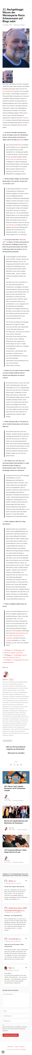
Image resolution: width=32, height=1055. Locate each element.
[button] (3, 1052)
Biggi (10, 968)
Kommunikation (7, 740)
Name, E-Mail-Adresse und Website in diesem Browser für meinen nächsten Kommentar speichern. (15, 1028)
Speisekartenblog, (20, 633)
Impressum (22, 1046)
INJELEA (11, 881)
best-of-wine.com (11, 159)
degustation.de (20, 159)
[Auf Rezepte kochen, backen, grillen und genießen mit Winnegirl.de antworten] (26, 908)
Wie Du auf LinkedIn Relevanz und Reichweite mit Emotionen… (16, 822)
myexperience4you (18, 635)
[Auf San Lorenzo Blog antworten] (26, 939)
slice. (20, 640)
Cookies (16, 1046)
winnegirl (8, 640)
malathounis (9, 638)
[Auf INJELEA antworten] (26, 881)
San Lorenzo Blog (13, 939)
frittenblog (14, 630)
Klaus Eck (8, 679)
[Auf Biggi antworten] (26, 968)
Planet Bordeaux (10, 225)
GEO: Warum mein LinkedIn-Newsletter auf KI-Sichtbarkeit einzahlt (14, 788)
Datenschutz (10, 1046)
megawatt (18, 147)
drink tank (20, 139)
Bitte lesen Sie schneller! (16, 753)
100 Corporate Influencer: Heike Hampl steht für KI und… (15, 851)
